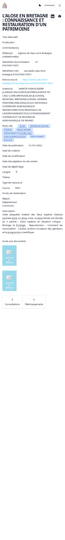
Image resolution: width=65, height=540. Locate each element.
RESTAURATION (18, 24)
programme (14, 232)
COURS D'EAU (26, 133)
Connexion (49, 5)
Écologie (20, 225)
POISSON (8, 129)
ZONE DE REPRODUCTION (15, 136)
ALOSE (11, 16)
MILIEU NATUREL (24, 129)
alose (14, 218)
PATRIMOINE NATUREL (39, 126)
